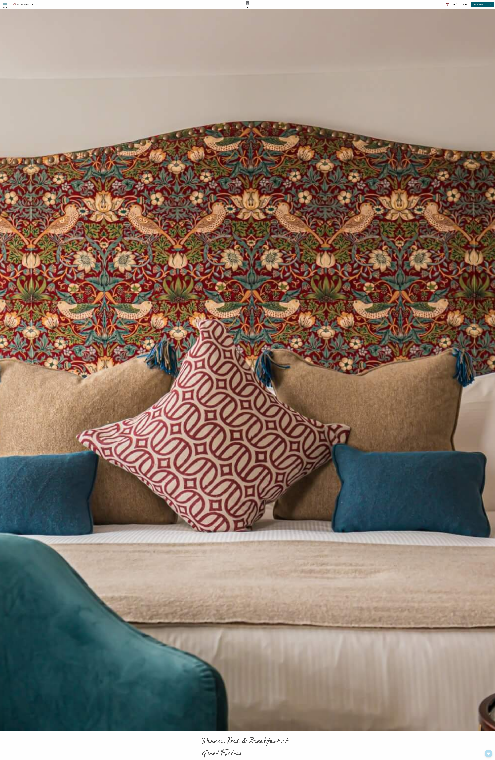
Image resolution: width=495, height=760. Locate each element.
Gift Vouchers (23, 5)
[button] (5, 4)
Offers (34, 5)
